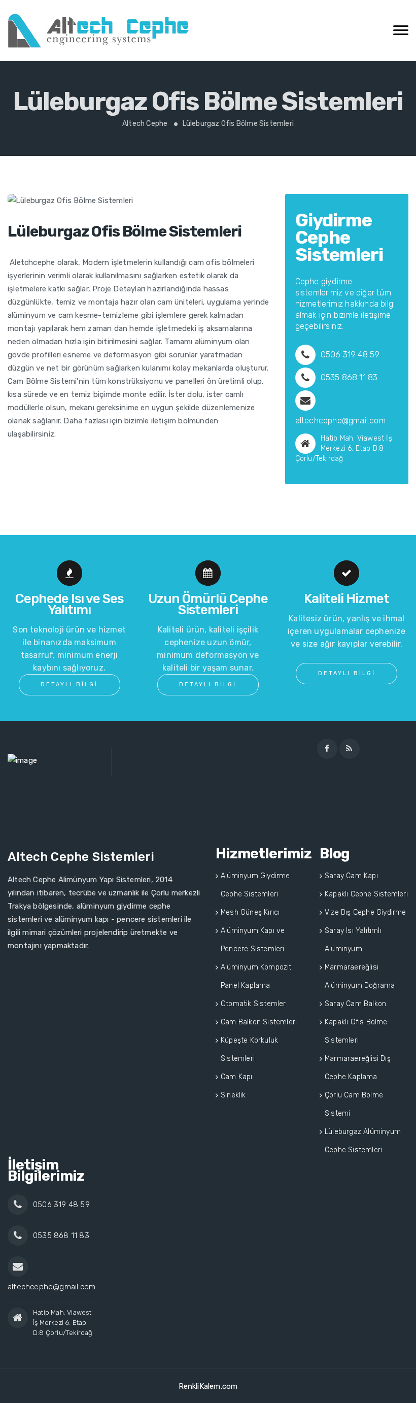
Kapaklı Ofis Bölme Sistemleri (356, 1031)
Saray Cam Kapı (351, 876)
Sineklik (233, 1095)
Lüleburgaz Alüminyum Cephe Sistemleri (363, 1140)
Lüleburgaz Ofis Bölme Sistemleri (99, 30)
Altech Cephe (144, 123)
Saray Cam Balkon (355, 1003)
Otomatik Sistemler (253, 1003)
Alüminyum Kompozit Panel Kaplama (256, 976)
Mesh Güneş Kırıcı (250, 912)
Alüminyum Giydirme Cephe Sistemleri (255, 885)
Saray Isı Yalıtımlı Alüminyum (353, 939)
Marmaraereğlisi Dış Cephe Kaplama (358, 1067)
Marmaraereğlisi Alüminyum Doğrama (360, 976)
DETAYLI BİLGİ (69, 684)
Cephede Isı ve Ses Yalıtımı (69, 604)
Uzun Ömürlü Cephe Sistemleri (208, 604)
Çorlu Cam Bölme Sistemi (354, 1104)
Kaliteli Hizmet (346, 599)
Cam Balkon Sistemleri (259, 1022)
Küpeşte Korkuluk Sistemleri (249, 1049)
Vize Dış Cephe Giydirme (365, 912)
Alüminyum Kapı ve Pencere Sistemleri (253, 939)
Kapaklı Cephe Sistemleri (366, 894)
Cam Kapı (237, 1077)
